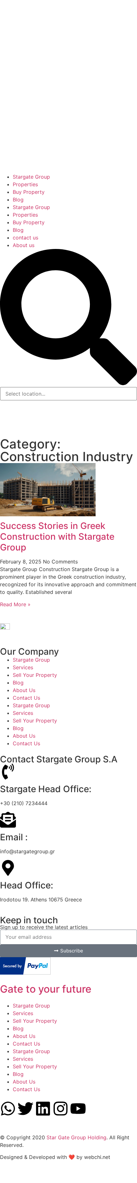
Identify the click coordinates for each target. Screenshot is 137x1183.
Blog (18, 682)
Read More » (15, 604)
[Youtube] (78, 1108)
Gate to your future (45, 989)
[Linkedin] (43, 1108)
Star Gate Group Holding (76, 1137)
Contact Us (26, 698)
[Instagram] (60, 1108)
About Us (24, 690)
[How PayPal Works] (25, 973)
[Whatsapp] (8, 1108)
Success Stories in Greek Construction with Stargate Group (57, 536)
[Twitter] (25, 1108)
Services (23, 667)
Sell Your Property (35, 675)
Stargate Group (31, 660)
